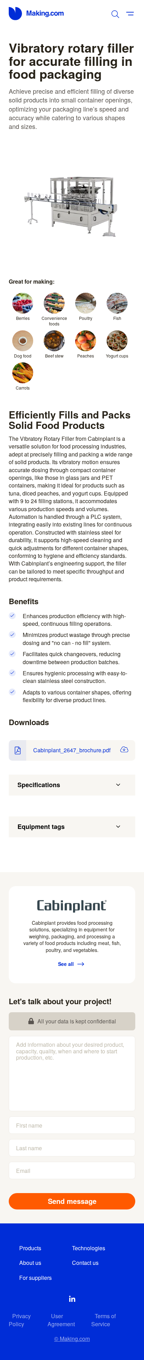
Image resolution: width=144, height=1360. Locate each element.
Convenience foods (54, 321)
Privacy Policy (20, 1320)
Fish (117, 318)
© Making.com (72, 1339)
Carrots (23, 388)
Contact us (85, 1263)
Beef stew (54, 356)
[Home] (37, 13)
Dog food (22, 356)
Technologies (88, 1248)
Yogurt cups (117, 356)
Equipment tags (41, 826)
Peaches (85, 356)
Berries (23, 318)
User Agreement (61, 1320)
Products (30, 1248)
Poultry (85, 318)
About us (30, 1263)
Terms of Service (103, 1320)
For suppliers (35, 1278)
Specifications (38, 784)
